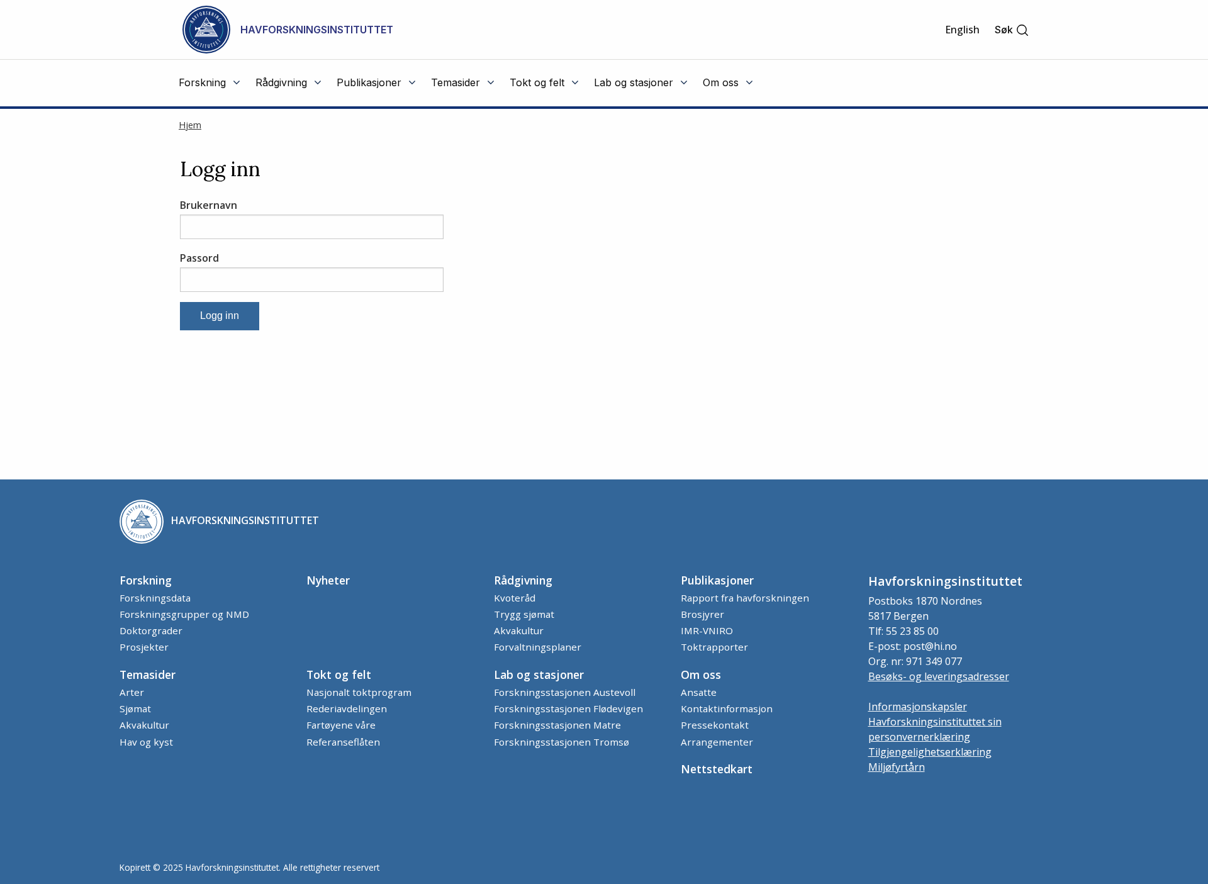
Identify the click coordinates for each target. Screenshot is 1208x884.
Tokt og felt (338, 674)
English (962, 29)
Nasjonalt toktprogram (358, 692)
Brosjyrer (702, 614)
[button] (1012, 30)
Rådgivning (523, 580)
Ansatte (699, 692)
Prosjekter (144, 647)
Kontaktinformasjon (727, 708)
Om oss (701, 674)
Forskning (146, 580)
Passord (199, 258)
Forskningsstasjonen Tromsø (561, 742)
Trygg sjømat (524, 614)
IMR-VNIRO (707, 630)
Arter (132, 692)
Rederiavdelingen (346, 708)
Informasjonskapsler (917, 706)
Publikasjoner (717, 580)
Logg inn (219, 315)
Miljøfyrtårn (896, 767)
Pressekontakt (715, 725)
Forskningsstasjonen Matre (557, 725)
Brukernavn (208, 205)
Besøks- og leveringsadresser (938, 676)
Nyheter (328, 580)
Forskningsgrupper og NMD (184, 614)
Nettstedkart (716, 768)
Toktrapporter (714, 647)
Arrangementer (717, 742)
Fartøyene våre (341, 725)
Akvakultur (519, 630)
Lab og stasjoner (539, 674)
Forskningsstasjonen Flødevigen (568, 708)
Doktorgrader (151, 630)
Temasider (148, 674)
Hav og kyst (146, 742)
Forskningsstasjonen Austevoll (564, 692)
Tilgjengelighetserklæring (930, 752)
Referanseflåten (343, 742)
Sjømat (135, 708)
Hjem (190, 125)
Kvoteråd (514, 597)
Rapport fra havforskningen (745, 597)
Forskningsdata (155, 597)
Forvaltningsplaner (537, 647)
